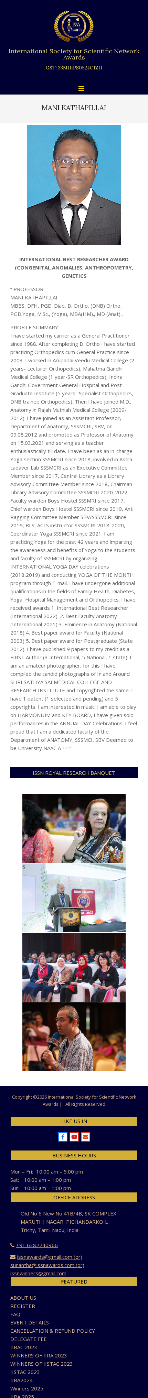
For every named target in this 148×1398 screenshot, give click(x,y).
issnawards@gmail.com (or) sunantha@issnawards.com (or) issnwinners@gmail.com (47, 1265)
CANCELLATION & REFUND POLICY (52, 1330)
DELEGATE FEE (28, 1338)
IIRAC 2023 (23, 1347)
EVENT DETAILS (29, 1322)
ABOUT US (23, 1297)
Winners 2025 (26, 1388)
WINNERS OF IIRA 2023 (38, 1355)
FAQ (15, 1314)
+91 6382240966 (37, 1245)
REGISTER (22, 1305)
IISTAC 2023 (25, 1371)
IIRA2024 (21, 1380)
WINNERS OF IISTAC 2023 (41, 1363)
